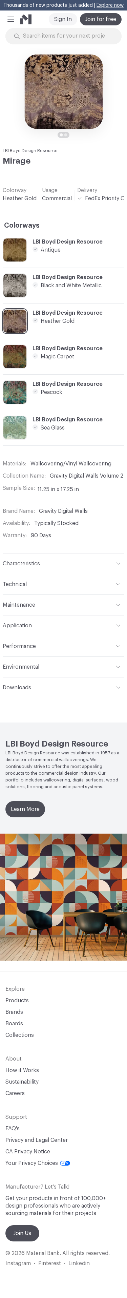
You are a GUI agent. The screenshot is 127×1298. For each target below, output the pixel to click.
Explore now (110, 5)
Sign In (63, 19)
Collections (19, 1035)
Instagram (18, 1263)
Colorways (22, 225)
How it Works (22, 1070)
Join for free (100, 19)
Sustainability (22, 1082)
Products (17, 1000)
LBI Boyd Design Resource (30, 150)
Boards (14, 1023)
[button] (10, 19)
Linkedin (79, 1263)
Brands (14, 1012)
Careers (15, 1093)
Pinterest (49, 1263)
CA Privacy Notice (27, 1151)
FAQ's (12, 1128)
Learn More (25, 809)
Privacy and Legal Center (36, 1140)
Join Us (22, 1233)
